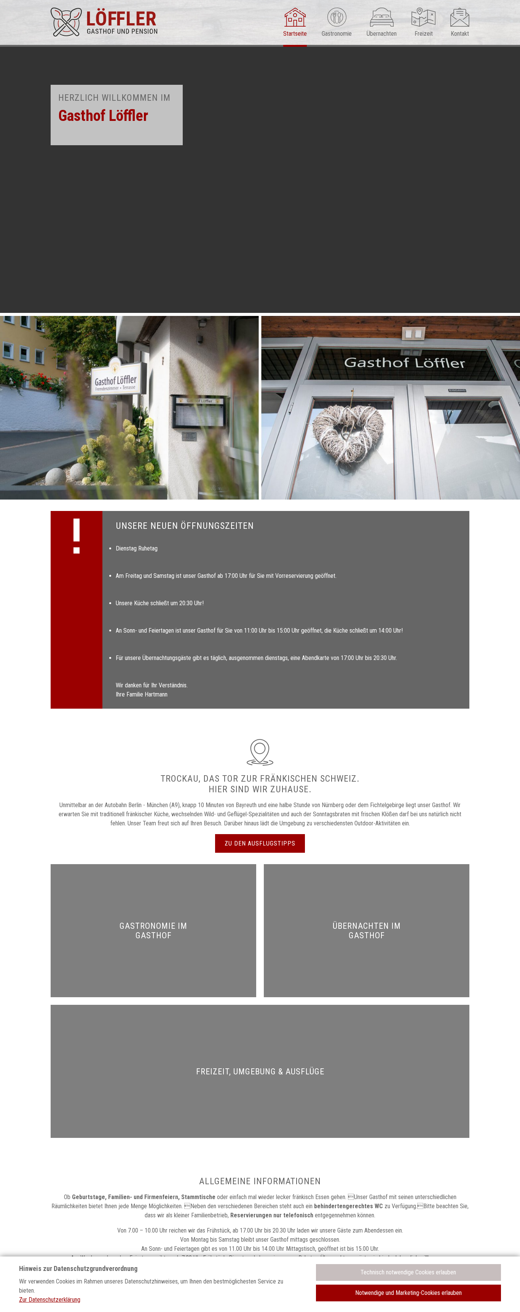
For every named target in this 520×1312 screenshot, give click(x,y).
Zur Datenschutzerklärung (49, 1299)
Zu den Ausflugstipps (260, 843)
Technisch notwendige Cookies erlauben (408, 1272)
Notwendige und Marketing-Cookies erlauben (408, 1292)
